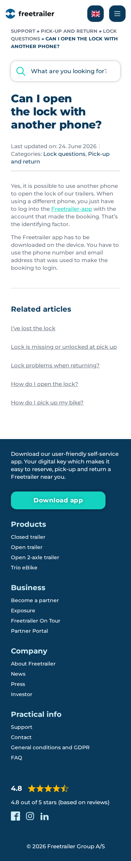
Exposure (23, 610)
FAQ (16, 757)
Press (18, 684)
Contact (21, 737)
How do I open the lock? (44, 383)
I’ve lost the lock (33, 328)
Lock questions (64, 153)
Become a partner (35, 600)
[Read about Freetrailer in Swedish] (95, 13)
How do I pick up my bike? (47, 402)
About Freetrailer (33, 663)
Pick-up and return (69, 31)
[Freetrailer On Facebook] (15, 816)
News (18, 674)
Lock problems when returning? (55, 365)
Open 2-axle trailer (35, 557)
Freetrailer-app (71, 208)
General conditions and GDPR (50, 747)
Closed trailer (28, 537)
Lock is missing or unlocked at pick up (64, 346)
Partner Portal (29, 631)
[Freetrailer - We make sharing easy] (29, 14)
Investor (21, 694)
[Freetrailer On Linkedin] (44, 816)
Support (23, 31)
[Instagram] (30, 816)
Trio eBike (24, 567)
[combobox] (65, 71)
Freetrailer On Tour (35, 620)
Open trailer (27, 547)
